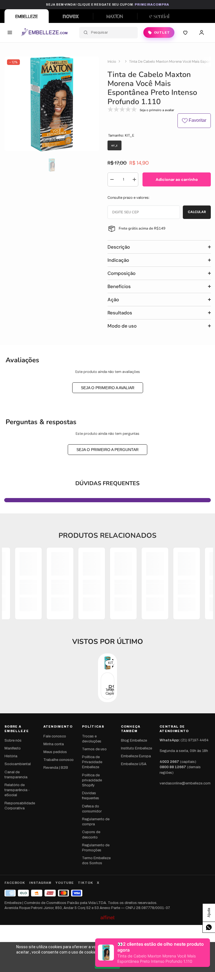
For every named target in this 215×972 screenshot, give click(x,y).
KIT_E (112, 663)
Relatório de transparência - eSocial (17, 790)
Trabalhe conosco (58, 760)
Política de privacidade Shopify (92, 780)
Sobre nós (13, 740)
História (10, 756)
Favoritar (197, 120)
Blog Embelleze (134, 740)
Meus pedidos (55, 752)
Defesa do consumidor (92, 808)
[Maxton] (115, 16)
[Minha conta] (201, 32)
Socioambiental (17, 764)
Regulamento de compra (95, 821)
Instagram (40, 882)
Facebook (14, 882)
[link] (28, 589)
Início (112, 61)
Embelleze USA (133, 764)
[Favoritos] (185, 32)
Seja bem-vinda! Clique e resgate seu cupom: (107, 4)
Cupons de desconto (91, 834)
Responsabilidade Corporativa (19, 805)
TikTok (85, 882)
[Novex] (71, 16)
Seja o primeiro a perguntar (107, 449)
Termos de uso (94, 749)
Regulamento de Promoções (95, 847)
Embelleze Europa (136, 756)
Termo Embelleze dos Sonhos (96, 860)
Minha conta (53, 744)
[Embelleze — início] (44, 32)
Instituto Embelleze (136, 748)
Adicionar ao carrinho (177, 179)
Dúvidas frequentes (90, 795)
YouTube (64, 882)
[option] (51, 104)
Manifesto (12, 748)
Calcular (197, 212)
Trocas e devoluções (91, 738)
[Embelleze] (26, 16)
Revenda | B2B (55, 768)
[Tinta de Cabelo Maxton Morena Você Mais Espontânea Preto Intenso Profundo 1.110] (107, 686)
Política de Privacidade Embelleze (92, 762)
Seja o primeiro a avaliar (107, 387)
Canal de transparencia (15, 774)
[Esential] (159, 16)
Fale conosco (54, 736)
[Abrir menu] (9, 32)
